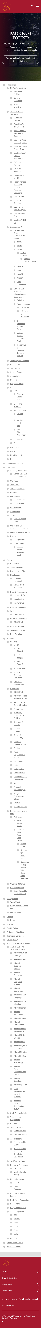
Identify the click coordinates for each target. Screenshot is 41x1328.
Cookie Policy (12, 928)
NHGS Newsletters (18, 88)
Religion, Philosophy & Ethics (19, 796)
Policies (20, 300)
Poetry (12, 459)
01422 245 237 (11, 1305)
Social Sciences (20, 807)
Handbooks (15, 575)
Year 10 (20, 266)
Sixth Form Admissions (19, 1113)
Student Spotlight (17, 1211)
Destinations (15, 380)
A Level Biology (20, 959)
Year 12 (20, 274)
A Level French (20, 1008)
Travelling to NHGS (18, 630)
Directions (14, 920)
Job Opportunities (17, 489)
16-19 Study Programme (20, 1161)
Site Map (10, 924)
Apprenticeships (23, 304)
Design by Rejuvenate (10, 1318)
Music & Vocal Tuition (20, 396)
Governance (15, 496)
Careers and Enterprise (19, 227)
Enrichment (14, 1204)
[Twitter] (3, 1321)
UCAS (16, 1182)
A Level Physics (20, 1052)
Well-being (14, 611)
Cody (16, 1226)
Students (10, 639)
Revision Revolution (18, 619)
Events (13, 536)
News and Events (14, 1247)
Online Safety (15, 912)
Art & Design (19, 709)
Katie (16, 1222)
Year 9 (19, 249)
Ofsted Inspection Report (20, 532)
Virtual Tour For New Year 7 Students (20, 133)
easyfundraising (20, 603)
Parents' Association (18, 592)
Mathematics (19, 769)
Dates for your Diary (18, 571)
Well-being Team (19, 823)
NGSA (12, 451)
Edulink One (15, 365)
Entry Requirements (18, 1208)
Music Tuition (19, 197)
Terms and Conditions (15, 936)
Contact (10, 917)
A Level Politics (20, 1056)
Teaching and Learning (19, 361)
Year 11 (20, 270)
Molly (16, 1234)
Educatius (14, 1238)
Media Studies (19, 773)
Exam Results (16, 508)
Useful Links (19, 614)
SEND (12, 515)
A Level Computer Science (18, 981)
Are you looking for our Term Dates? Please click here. (20, 59)
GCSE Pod (18, 622)
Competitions (19, 439)
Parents (10, 560)
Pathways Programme (19, 1165)
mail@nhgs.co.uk (31, 1299)
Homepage (11, 85)
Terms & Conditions (9, 1278)
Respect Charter (16, 384)
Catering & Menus (17, 884)
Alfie (15, 1215)
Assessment (15, 512)
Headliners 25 (16, 455)
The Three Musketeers (21, 432)
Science (17, 803)
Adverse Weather (17, 626)
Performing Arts (20, 410)
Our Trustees (19, 503)
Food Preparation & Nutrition (19, 754)
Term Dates (14, 485)
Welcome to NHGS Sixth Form (19, 944)
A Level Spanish (20, 1085)
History (16, 765)
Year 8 (19, 246)
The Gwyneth (15, 368)
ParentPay (14, 564)
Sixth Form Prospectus (19, 1200)
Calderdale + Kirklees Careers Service (21, 350)
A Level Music (19, 1042)
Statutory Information (18, 471)
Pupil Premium (16, 634)
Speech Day (19, 543)
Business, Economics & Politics (19, 715)
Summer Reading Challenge (18, 675)
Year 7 (19, 242)
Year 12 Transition (17, 1127)
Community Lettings (15, 463)
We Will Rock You (20, 423)
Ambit (12, 388)
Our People (14, 481)
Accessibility (15, 376)
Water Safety (15, 902)
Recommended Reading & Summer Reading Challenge (20, 187)
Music (16, 391)
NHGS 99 (18, 645)
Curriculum (14, 689)
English (17, 748)
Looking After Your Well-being (20, 835)
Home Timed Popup (15, 1243)
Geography (18, 761)
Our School (11, 467)
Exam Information (17, 888)
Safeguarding (12, 899)
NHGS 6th (14, 448)
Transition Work (20, 1131)
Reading (13, 642)
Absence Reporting (18, 607)
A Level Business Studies (17, 966)
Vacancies (24, 307)
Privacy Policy (12, 940)
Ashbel (16, 1230)
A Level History (20, 1018)
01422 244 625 (11, 1299)
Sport (16, 443)
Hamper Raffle (19, 595)
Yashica (17, 1219)
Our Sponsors (19, 539)
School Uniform (16, 567)
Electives (14, 1123)
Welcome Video (20, 1134)
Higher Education (17, 1179)
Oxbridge (17, 1168)
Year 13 (20, 278)
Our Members (19, 500)
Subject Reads (16, 372)
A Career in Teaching (15, 932)
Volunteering (19, 599)
